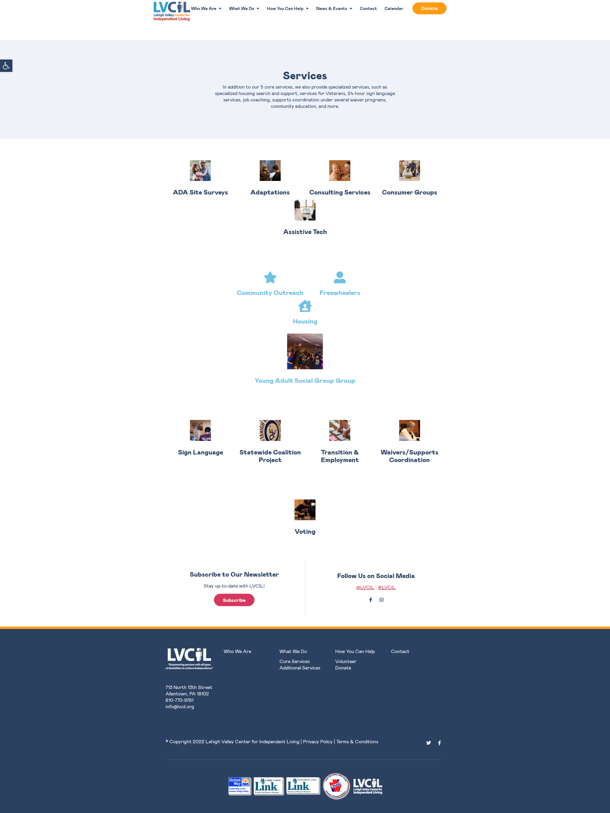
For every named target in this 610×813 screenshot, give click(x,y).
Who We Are (203, 8)
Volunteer (345, 661)
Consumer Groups (409, 192)
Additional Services (300, 667)
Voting (305, 531)
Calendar (394, 8)
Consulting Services (340, 192)
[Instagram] (381, 600)
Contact (368, 8)
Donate (429, 8)
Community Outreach (270, 292)
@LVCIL (365, 587)
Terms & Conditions (357, 741)
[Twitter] (428, 743)
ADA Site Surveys (200, 192)
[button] (6, 66)
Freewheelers (340, 292)
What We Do (241, 8)
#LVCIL (387, 587)
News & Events (331, 8)
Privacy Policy (318, 741)
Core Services (295, 661)
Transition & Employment (340, 455)
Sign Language (200, 452)
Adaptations (270, 192)
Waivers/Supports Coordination (409, 455)
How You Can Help (285, 8)
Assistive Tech (305, 231)
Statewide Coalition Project (270, 455)
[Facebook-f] (371, 600)
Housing (305, 321)
